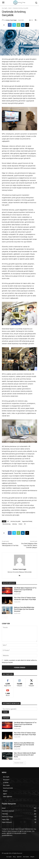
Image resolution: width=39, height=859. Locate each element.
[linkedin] (19, 575)
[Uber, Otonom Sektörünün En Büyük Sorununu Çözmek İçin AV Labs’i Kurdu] (7, 756)
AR (8, 521)
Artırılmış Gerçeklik (15, 521)
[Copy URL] (27, 25)
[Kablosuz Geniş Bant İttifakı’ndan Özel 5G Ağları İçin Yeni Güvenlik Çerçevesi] (7, 610)
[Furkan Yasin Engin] (3, 20)
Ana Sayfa (4, 8)
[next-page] (6, 617)
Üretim (20, 524)
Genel (9, 8)
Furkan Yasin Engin (11, 20)
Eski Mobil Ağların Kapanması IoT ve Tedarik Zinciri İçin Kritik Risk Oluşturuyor (25, 589)
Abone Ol (7, 689)
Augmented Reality (27, 521)
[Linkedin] (23, 25)
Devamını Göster (18, 763)
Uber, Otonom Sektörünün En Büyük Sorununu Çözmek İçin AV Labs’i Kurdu (25, 754)
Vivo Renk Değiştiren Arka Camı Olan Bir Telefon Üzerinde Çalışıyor (29, 545)
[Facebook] (10, 25)
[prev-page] (3, 617)
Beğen (7, 679)
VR (24, 524)
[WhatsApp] (18, 25)
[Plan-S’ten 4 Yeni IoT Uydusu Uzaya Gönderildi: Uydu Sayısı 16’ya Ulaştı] (7, 600)
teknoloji (14, 524)
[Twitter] (14, 25)
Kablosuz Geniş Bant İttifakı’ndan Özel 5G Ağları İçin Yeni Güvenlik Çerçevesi (24, 609)
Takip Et (19, 679)
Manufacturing (6, 524)
